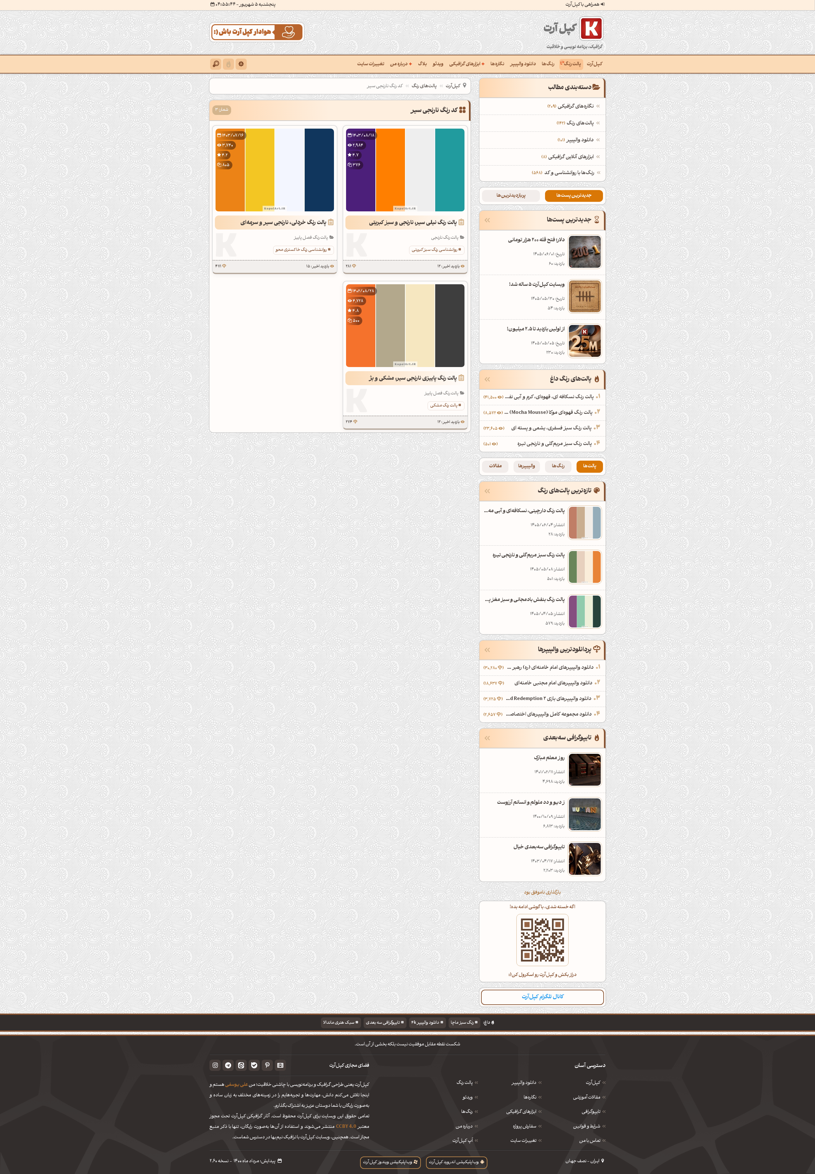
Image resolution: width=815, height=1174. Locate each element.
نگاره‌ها (497, 64)
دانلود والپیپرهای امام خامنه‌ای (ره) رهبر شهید (549, 667)
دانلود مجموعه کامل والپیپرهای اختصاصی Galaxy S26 (548, 714)
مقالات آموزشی (586, 1097)
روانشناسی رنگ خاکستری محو (301, 250)
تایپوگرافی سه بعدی (383, 1023)
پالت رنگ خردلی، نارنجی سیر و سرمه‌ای (283, 223)
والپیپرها (526, 466)
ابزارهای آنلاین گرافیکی (568, 157)
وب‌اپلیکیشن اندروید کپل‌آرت (454, 1162)
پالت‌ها (589, 466)
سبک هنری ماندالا (338, 1023)
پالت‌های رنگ (424, 86)
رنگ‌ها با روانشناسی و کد (569, 173)
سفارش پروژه (524, 1126)
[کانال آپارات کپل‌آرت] (280, 1065)
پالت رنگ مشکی (443, 405)
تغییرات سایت (370, 64)
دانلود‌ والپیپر (524, 1083)
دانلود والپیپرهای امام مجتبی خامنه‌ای (553, 683)
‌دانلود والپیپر (576, 140)
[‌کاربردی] (228, 64)
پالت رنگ (572, 64)
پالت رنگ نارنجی (444, 238)
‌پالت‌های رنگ (576, 123)
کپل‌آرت (594, 64)
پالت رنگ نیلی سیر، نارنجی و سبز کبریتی (413, 223)
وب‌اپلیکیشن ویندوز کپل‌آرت (387, 1162)
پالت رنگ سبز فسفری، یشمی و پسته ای (551, 428)
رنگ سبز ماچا (462, 1023)
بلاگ (422, 64)
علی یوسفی (236, 1085)
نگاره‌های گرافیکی (571, 106)
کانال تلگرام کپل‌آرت (542, 997)
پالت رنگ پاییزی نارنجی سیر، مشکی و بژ (413, 378)
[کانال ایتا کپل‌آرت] (241, 1065)
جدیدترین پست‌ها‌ (574, 196)
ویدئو (438, 64)
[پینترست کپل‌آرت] (267, 1065)
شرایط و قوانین (586, 1126)
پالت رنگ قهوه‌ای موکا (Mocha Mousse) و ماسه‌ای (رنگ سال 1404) (548, 412)
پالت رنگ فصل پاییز (311, 238)
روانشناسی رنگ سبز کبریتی (434, 250)
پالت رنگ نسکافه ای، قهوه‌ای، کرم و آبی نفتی (549, 397)
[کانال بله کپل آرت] (254, 1065)
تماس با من (589, 1141)
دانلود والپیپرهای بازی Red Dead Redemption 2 (548, 699)
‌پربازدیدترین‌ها (511, 196)
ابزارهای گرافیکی (467, 64)
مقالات (495, 466)
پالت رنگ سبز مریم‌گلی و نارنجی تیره (554, 444)
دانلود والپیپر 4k (425, 1023)
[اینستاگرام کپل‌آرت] (215, 1065)
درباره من (401, 64)
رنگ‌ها (548, 64)
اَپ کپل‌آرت (462, 1141)
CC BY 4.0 (346, 1127)
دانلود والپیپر (523, 64)
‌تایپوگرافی (591, 1112)
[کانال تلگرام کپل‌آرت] (228, 1065)
